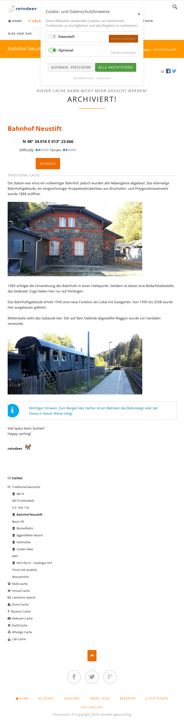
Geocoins (72, 698)
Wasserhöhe (20, 577)
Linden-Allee (25, 549)
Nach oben (92, 655)
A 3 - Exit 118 (20, 508)
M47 (15, 556)
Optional (65, 50)
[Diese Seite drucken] (162, 72)
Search (175, 6)
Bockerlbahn (25, 528)
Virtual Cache (21, 591)
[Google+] (110, 677)
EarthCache (19, 625)
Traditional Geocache (26, 487)
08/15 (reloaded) (23, 501)
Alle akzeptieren (116, 67)
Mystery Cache (21, 611)
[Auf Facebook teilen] (168, 72)
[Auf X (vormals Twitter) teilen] (174, 72)
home (23, 698)
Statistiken (158, 698)
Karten (130, 698)
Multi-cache (20, 584)
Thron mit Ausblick (24, 570)
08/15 (20, 494)
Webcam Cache (22, 618)
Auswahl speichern (71, 67)
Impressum (61, 714)
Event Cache (20, 604)
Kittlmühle (24, 542)
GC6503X (48, 163)
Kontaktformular (83, 78)
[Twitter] (92, 677)
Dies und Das (92, 707)
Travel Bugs (100, 698)
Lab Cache (19, 639)
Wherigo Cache (22, 632)
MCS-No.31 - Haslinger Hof (34, 563)
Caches (17, 478)
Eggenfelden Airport (30, 535)
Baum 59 (18, 521)
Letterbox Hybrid (23, 597)
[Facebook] (74, 677)
